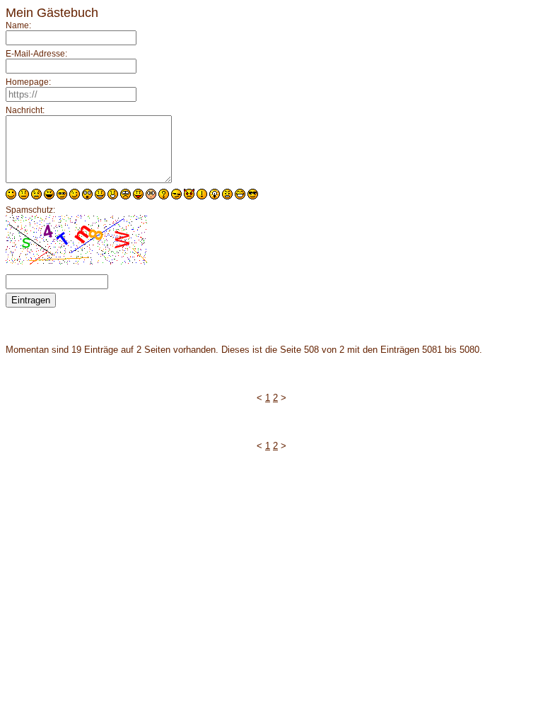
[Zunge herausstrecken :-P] (240, 194)
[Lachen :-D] (49, 194)
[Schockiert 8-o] (87, 194)
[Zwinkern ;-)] (74, 194)
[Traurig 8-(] (125, 194)
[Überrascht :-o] (112, 194)
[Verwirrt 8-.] (151, 194)
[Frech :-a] (214, 194)
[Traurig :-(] (36, 194)
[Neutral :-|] (23, 194)
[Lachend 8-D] (252, 194)
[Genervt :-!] (202, 194)
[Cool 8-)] (62, 194)
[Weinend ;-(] (227, 194)
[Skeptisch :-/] (176, 194)
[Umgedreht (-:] (138, 194)
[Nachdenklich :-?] (163, 194)
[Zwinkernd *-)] (189, 194)
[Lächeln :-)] (11, 194)
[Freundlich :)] (100, 194)
